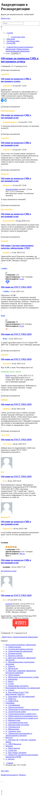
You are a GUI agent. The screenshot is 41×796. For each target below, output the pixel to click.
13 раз (21, 279)
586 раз (22, 554)
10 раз (21, 326)
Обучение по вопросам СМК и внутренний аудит (16, 116)
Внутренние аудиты (8, 571)
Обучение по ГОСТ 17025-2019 (16, 287)
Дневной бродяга (11, 189)
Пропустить (5, 18)
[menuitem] (17, 37)
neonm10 (8, 604)
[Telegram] (5, 100)
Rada (7, 375)
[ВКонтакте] (2, 100)
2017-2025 (5, 771)
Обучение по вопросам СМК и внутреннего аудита (19, 60)
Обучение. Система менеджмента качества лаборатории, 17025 (17, 246)
